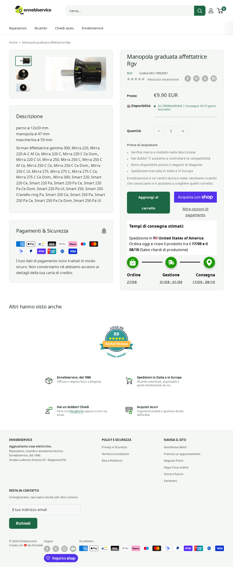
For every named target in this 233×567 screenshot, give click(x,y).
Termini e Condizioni (115, 454)
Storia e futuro (173, 474)
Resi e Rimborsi (112, 460)
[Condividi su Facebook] (188, 78)
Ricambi (41, 28)
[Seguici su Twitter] (56, 549)
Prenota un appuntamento (182, 454)
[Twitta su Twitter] (205, 78)
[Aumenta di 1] (183, 131)
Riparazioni (18, 28)
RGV (130, 73)
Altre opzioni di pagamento (195, 211)
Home (13, 42)
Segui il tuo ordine (176, 467)
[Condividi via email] (213, 78)
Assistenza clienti (175, 447)
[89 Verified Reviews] (116, 359)
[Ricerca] (199, 11)
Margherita (76, 411)
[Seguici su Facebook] (47, 549)
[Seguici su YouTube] (73, 549)
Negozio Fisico (173, 460)
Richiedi (23, 523)
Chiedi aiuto (64, 28)
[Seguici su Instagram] (64, 549)
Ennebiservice (92, 28)
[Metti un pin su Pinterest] (196, 78)
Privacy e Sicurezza (114, 447)
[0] (220, 10)
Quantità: (134, 131)
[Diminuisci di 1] (159, 131)
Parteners (170, 481)
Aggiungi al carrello (148, 202)
